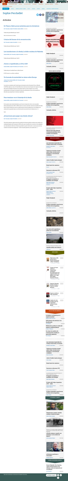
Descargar (62, 267)
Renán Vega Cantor (49, 156)
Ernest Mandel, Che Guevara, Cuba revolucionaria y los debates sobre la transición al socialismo (54, 467)
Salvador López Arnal (50, 135)
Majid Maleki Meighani (50, 182)
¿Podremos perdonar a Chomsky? (52, 454)
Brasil (47, 167)
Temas (4, 4)
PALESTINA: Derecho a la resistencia (55, 93)
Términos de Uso (31, 474)
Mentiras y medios (49, 4)
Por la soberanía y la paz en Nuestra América (55, 50)
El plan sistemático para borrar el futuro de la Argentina (54, 30)
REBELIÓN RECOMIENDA (55, 138)
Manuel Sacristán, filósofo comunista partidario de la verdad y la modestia (53, 132)
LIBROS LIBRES (55, 251)
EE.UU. (29, 8)
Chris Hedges (48, 335)
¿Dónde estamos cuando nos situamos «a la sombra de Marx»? (54, 434)
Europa (38, 8)
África (12, 8)
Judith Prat (48, 249)
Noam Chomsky (54, 440)
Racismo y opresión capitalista (55, 215)
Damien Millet (20, 28)
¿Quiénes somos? (51, 475)
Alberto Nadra (48, 33)
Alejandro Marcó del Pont (50, 318)
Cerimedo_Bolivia (51, 66)
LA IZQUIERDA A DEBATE (55, 397)
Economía (35, 4)
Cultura (20, 4)
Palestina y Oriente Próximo (52, 8)
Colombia (53, 161)
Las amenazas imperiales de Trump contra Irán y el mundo (54, 143)
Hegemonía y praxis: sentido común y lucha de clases (54, 413)
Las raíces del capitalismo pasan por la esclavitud (53, 229)
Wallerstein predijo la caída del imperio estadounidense (54, 326)
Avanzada (55, 1)
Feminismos (41, 4)
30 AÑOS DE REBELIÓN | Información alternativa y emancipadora (55, 25)
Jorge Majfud (48, 323)
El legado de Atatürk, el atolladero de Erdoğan (52, 179)
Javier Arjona (48, 161)
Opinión (56, 4)
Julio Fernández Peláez (50, 172)
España (33, 8)
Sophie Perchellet (13, 28)
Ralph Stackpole (50, 53)
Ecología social (27, 4)
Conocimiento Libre (13, 4)
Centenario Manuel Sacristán (55, 114)
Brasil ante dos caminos (52, 165)
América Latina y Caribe (21, 8)
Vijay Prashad (48, 232)
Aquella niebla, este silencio (53, 247)
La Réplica (54, 338)
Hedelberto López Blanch (50, 146)
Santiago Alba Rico (49, 457)
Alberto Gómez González (50, 416)
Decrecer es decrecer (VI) (53, 170)
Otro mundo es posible (7, 6)
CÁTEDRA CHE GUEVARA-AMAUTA (55, 460)
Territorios (5, 8)
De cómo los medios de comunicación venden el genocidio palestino (52, 332)
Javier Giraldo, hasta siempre (54, 160)
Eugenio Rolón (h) (49, 191)
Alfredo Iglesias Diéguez (50, 438)
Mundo (43, 8)
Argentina (48, 193)
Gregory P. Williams (49, 328)
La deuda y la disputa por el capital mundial (53, 316)
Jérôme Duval (6, 80)
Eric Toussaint (7, 28)
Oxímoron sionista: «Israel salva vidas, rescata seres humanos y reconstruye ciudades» (53, 153)
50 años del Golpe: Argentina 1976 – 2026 (54, 188)
